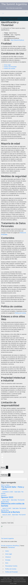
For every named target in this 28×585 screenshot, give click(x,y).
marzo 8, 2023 (6, 514)
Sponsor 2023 (7, 497)
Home (7, 551)
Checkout (8, 557)
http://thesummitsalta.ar (17, 40)
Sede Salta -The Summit (17, 500)
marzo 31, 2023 (7, 508)
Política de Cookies (9, 68)
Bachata (3, 501)
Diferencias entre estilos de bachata (12, 505)
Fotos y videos (5, 485)
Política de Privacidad (10, 66)
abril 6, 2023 (6, 500)
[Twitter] (14, 457)
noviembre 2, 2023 (8, 492)
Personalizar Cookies (11, 566)
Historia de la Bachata (10, 512)
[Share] (14, 464)
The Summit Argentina (14, 4)
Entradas (7, 560)
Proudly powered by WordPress (10, 545)
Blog (7, 501)
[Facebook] (14, 455)
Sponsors (3, 495)
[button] (2, 13)
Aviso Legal (7, 65)
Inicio (6, 563)
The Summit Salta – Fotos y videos (12, 488)
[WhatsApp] (14, 460)
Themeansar (11, 547)
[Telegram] (14, 462)
